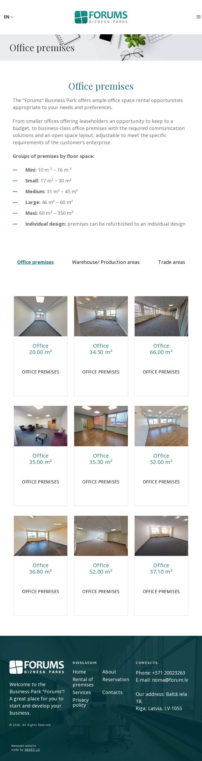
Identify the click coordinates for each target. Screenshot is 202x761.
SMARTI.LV (32, 750)
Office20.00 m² (40, 349)
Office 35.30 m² (100, 459)
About (109, 671)
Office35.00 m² (40, 459)
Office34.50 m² (100, 349)
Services (82, 692)
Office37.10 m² (161, 568)
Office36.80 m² (40, 568)
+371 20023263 (168, 673)
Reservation (115, 679)
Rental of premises (83, 681)
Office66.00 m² (161, 349)
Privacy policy (81, 702)
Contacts (112, 692)
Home (79, 671)
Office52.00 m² (161, 459)
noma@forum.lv (170, 680)
